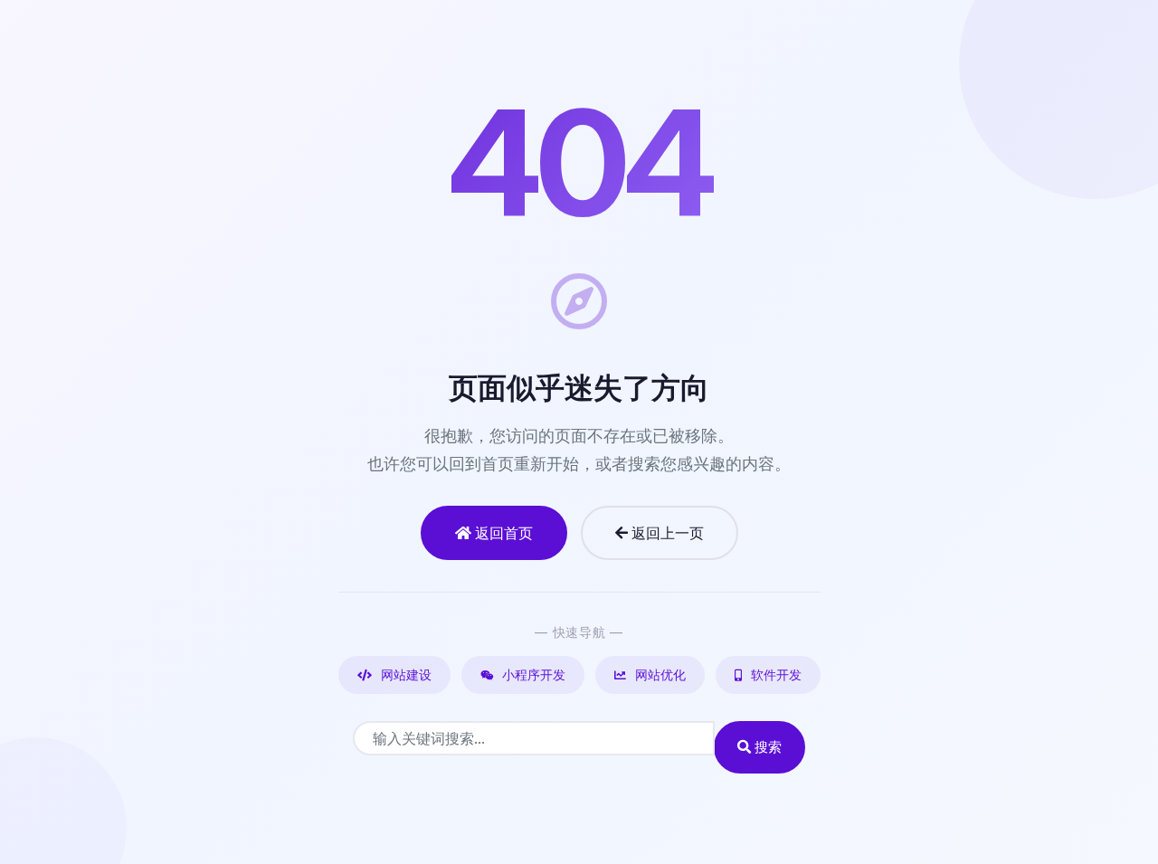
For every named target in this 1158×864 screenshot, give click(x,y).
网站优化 (658, 674)
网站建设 (404, 674)
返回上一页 (666, 533)
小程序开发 (531, 674)
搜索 (766, 746)
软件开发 (774, 674)
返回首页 (502, 533)
